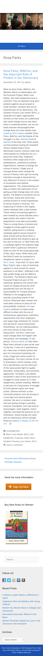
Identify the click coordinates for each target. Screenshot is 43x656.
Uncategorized (13, 431)
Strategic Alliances (13, 462)
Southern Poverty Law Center (17, 441)
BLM (26, 434)
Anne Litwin (20, 33)
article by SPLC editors (14, 133)
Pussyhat (19, 438)
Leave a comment (14, 445)
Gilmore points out (19, 341)
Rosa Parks (29, 438)
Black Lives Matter (14, 434)
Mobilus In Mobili (20, 421)
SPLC (34, 441)
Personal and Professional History (20, 458)
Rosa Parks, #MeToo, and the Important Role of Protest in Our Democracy (20, 74)
